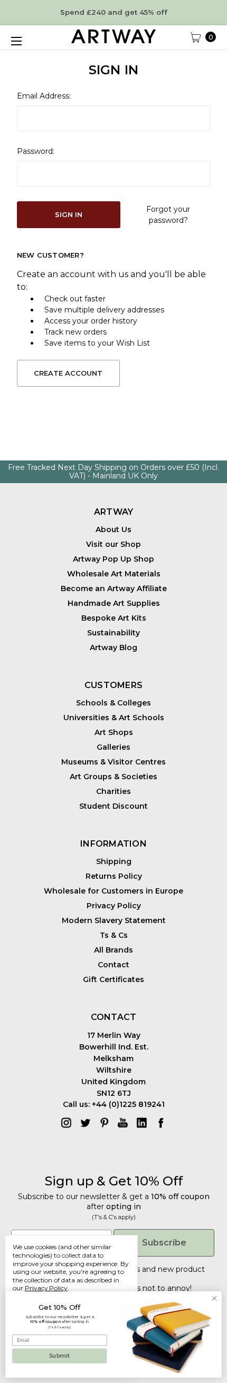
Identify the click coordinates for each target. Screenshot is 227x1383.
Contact (113, 964)
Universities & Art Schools (113, 717)
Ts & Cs (114, 935)
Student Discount (113, 806)
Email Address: (44, 96)
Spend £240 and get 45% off (113, 12)
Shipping (113, 861)
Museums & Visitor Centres (113, 762)
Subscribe (164, 1243)
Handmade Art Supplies (114, 603)
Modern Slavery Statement (114, 920)
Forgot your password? (168, 214)
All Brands (113, 950)
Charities (113, 791)
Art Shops (113, 732)
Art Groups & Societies (113, 776)
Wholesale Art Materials (113, 573)
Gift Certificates (113, 979)
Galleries (113, 747)
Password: (35, 151)
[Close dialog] (214, 1298)
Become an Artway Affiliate (114, 588)
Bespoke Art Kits (113, 618)
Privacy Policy (114, 905)
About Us (113, 529)
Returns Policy (114, 876)
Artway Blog (113, 647)
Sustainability (113, 632)
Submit (59, 1355)
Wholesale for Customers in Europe (113, 891)
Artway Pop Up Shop (113, 559)
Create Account (68, 373)
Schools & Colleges (113, 703)
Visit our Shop (113, 544)
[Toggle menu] (16, 41)
